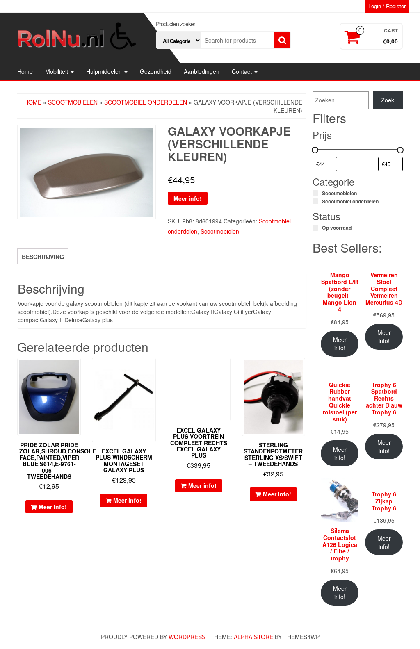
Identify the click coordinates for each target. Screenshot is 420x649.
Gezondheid (155, 71)
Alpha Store (253, 637)
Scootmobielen (73, 102)
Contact (242, 71)
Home (25, 71)
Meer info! (187, 198)
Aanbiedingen (201, 71)
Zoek (387, 100)
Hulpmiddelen (104, 71)
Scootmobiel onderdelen (145, 102)
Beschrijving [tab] (43, 257)
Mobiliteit (57, 71)
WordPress (187, 637)
